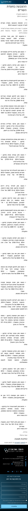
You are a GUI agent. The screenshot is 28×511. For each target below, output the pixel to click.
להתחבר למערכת (20, 443)
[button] (25, 2)
